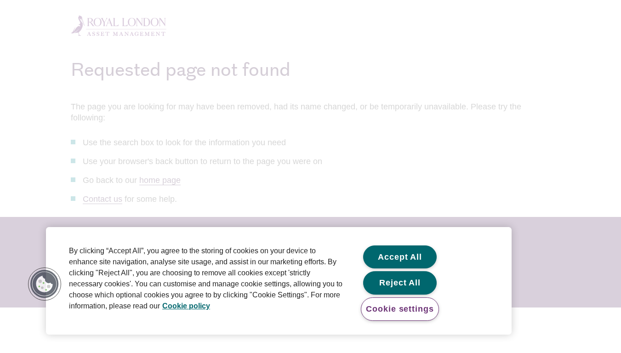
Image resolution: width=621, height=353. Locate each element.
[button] (44, 284)
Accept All (400, 257)
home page (160, 180)
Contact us (102, 199)
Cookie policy (186, 306)
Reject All (400, 282)
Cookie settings (400, 308)
